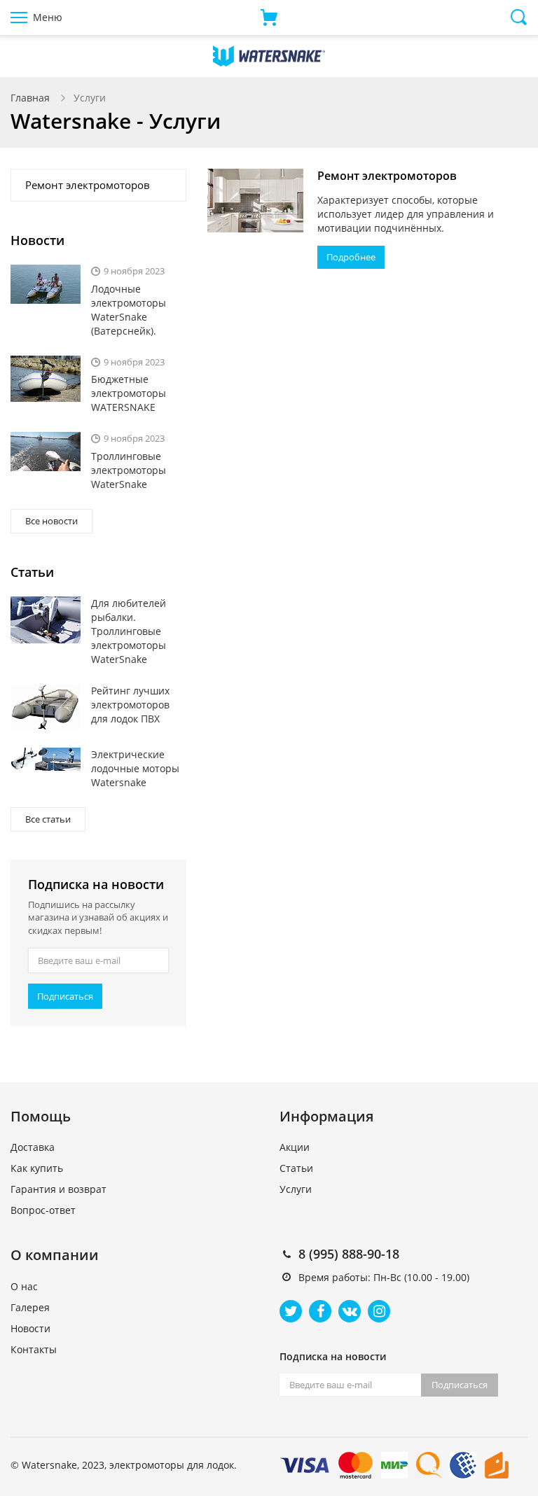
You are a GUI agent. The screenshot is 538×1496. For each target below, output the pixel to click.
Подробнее (350, 257)
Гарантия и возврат (58, 1189)
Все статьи (48, 819)
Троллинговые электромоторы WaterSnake (128, 470)
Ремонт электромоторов (387, 175)
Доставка (33, 1147)
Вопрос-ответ (43, 1210)
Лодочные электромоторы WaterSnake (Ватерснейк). (128, 309)
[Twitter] (291, 1311)
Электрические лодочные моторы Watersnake (135, 768)
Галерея (30, 1307)
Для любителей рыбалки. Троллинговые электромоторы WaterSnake (128, 631)
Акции (295, 1147)
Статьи (296, 1168)
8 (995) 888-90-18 (348, 1253)
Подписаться (65, 996)
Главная (30, 97)
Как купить (37, 1168)
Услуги (296, 1189)
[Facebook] (320, 1311)
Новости (30, 1328)
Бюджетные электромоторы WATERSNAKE (128, 393)
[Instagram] (379, 1311)
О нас (24, 1286)
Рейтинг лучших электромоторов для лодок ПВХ (130, 704)
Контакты (34, 1349)
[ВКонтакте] (349, 1311)
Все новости (51, 521)
